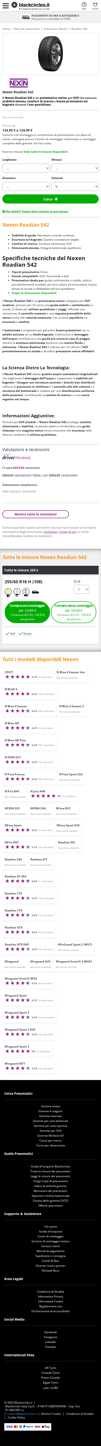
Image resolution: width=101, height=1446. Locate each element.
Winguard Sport (16, 995)
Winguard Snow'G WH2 (21, 978)
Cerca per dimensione (50, 1145)
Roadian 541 (66, 842)
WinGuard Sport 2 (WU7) (75, 944)
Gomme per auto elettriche (50, 1121)
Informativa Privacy (50, 1296)
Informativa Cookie (50, 1301)
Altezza (56, 160)
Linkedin (50, 1342)
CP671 (9, 672)
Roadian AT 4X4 (15, 876)
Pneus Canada (50, 1378)
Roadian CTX (13, 910)
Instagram (50, 1337)
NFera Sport (13, 825)
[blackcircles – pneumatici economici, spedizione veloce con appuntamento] (30, 5)
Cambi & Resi (50, 1261)
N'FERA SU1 (13, 757)
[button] (5, 5)
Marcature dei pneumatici (50, 1191)
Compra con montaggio (27, 612)
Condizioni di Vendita (50, 1292)
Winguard (12, 961)
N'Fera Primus (15, 774)
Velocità (57, 178)
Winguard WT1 (15, 1064)
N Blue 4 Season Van (71, 672)
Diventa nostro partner (51, 1266)
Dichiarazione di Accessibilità (50, 1311)
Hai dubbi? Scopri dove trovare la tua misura (36, 211)
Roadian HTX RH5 (17, 944)
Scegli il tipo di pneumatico (50, 1181)
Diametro (9, 178)
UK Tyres (50, 1368)
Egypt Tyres (50, 1382)
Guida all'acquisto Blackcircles (50, 1166)
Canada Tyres (51, 1373)
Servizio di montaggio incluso (50, 1241)
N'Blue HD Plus (15, 740)
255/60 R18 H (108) (23, 581)
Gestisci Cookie (51, 1414)
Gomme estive (50, 1106)
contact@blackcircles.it (22, 1414)
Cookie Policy (16, 1417)
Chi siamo (50, 1227)
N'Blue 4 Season (16, 706)
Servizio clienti (50, 1246)
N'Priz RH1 (12, 791)
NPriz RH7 (12, 842)
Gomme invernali (50, 1116)
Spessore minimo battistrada (51, 1196)
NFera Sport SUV (68, 825)
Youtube (50, 1347)
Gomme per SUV (51, 1131)
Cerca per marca (50, 1140)
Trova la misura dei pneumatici (50, 1171)
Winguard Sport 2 (17, 1013)
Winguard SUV (40, 961)
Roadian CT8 (13, 893)
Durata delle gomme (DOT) (50, 1201)
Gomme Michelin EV (50, 1136)
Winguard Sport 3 (17, 1047)
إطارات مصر (50, 1387)
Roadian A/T (38, 859)
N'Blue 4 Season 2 (71, 706)
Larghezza (9, 160)
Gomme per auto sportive (50, 1126)
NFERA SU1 (12, 808)
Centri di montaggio (50, 1236)
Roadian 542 (13, 859)
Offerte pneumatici (50, 1206)
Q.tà (77, 581)
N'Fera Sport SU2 (71, 774)
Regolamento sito (50, 1306)
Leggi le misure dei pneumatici (50, 1176)
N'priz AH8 (37, 791)
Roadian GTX (14, 927)
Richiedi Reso (50, 1271)
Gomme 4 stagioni (50, 1111)
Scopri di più (67, 532)
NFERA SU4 (38, 808)
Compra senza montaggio (74, 612)
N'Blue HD (12, 723)
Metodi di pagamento (51, 1251)
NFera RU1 (63, 808)
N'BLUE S (11, 689)
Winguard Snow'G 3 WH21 (74, 961)
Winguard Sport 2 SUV (20, 1030)
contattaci (51, 532)
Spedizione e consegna (50, 1256)
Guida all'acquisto (50, 1231)
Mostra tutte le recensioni (36, 514)
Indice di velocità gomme (50, 1186)
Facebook (50, 1332)
